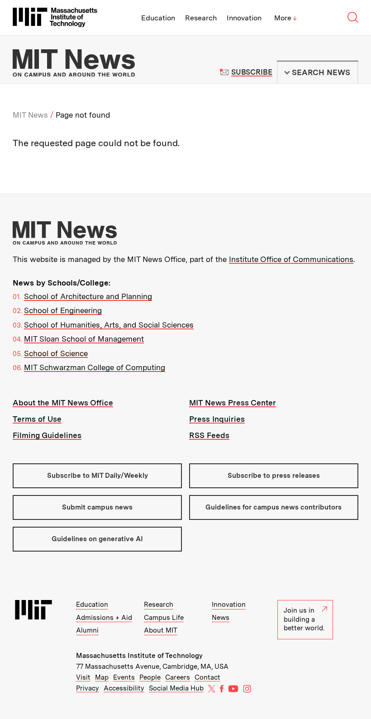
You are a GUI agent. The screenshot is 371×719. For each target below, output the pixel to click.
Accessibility (124, 688)
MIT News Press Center (232, 402)
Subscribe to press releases (274, 475)
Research (201, 18)
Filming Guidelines (47, 435)
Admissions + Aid (104, 618)
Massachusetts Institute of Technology (139, 656)
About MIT (160, 630)
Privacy (87, 688)
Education (158, 18)
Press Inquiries (217, 419)
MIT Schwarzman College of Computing (94, 367)
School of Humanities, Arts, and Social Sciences (109, 324)
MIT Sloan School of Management (84, 338)
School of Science (56, 353)
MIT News (30, 114)
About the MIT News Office (63, 402)
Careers (177, 677)
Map (102, 677)
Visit (83, 677)
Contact (207, 677)
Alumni (87, 630)
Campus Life (164, 618)
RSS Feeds (209, 435)
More (285, 18)
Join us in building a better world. (304, 619)
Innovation (244, 18)
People (150, 677)
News (220, 618)
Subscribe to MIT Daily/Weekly (97, 475)
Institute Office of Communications (291, 259)
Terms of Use (37, 419)
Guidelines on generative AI (97, 539)
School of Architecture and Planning (88, 296)
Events (124, 677)
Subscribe (251, 72)
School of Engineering (63, 310)
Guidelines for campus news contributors (273, 507)
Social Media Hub (176, 688)
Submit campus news (97, 507)
